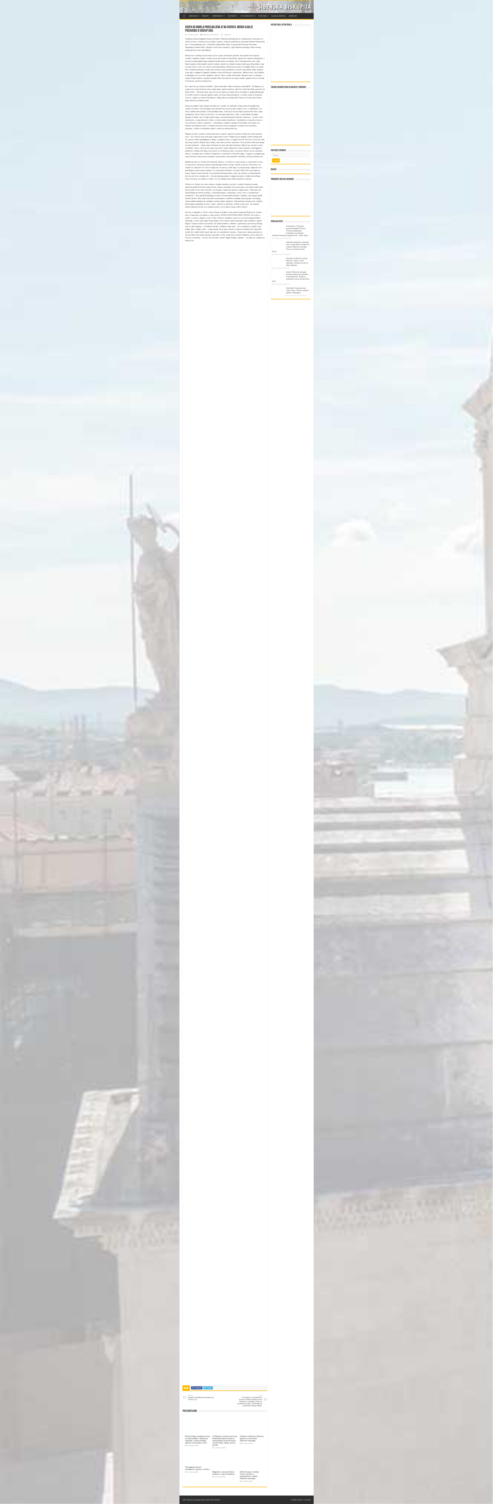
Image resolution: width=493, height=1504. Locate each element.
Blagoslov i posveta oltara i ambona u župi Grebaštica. (223, 1473)
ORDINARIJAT (217, 16)
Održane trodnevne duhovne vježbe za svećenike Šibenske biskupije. (252, 1438)
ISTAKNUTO (215, 34)
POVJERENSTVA (247, 16)
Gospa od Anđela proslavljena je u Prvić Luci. (201, 1397)
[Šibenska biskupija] (246, 6)
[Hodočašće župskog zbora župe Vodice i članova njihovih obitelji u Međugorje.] (278, 292)
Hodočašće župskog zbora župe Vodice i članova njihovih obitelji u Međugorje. (297, 290)
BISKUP (205, 16)
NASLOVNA (184, 15)
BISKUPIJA (193, 16)
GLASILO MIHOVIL (278, 16)
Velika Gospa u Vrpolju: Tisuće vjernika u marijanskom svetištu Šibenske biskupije (249, 1475)
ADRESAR (293, 16)
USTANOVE (232, 16)
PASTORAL (262, 16)
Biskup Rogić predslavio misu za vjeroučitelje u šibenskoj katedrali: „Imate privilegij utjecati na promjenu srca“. (197, 1439)
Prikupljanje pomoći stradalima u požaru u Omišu (197, 1468)
